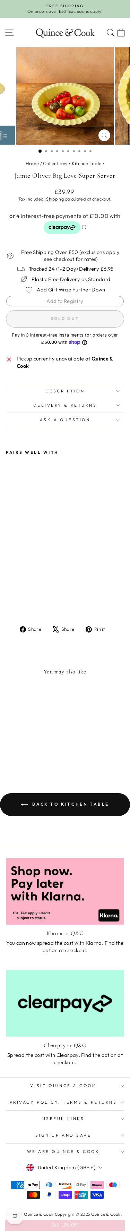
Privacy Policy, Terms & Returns (63, 1102)
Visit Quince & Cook (63, 1085)
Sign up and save (63, 1135)
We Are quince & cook (63, 1151)
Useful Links (63, 1118)
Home (32, 163)
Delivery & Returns (65, 405)
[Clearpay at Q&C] (65, 1003)
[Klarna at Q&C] (65, 891)
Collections (55, 163)
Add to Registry (65, 301)
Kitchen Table (87, 163)
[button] (65, 1225)
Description (65, 390)
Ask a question (65, 419)
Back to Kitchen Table (70, 804)
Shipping (55, 199)
